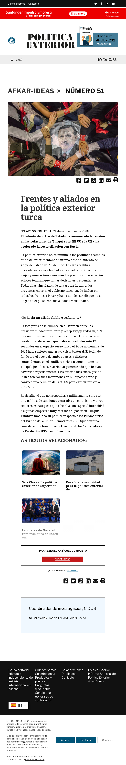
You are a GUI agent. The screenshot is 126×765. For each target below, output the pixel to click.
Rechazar (86, 740)
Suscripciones (45, 674)
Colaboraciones (72, 670)
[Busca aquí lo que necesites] (115, 59)
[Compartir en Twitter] (86, 180)
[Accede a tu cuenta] (110, 60)
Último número (104, 36)
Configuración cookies (28, 744)
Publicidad (69, 674)
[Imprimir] (115, 180)
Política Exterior (99, 670)
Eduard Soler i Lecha (36, 231)
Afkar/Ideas (96, 681)
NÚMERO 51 (84, 91)
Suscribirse (62, 559)
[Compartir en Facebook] (78, 180)
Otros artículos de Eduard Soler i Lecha (59, 618)
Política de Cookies (34, 759)
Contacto (33, 3)
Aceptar (65, 740)
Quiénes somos (16, 3)
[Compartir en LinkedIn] (101, 180)
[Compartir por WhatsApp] (93, 180)
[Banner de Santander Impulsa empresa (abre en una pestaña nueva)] (63, 13)
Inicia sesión (72, 570)
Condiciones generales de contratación (44, 696)
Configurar (108, 740)
